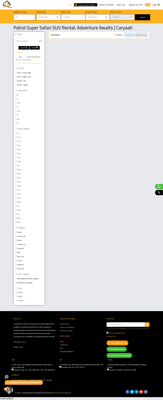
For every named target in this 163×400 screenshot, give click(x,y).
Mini (18, 252)
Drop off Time (116, 12)
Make (20, 296)
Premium (20, 264)
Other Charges (23, 274)
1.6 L (19, 153)
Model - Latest (22, 84)
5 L (18, 214)
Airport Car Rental (106, 5)
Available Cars (130, 34)
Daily (20, 57)
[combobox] (29, 41)
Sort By (21, 68)
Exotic (19, 240)
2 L (18, 165)
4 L (18, 206)
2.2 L (19, 173)
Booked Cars (142, 34)
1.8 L (19, 161)
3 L (18, 189)
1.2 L (19, 141)
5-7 (18, 102)
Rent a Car (121, 5)
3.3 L (19, 193)
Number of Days (20, 12)
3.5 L (19, 197)
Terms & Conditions (67, 327)
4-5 (18, 111)
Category (21, 228)
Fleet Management (66, 351)
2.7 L (19, 181)
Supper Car (21, 244)
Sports (19, 232)
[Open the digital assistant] (9, 390)
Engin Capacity (24, 129)
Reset (34, 47)
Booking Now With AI (118, 349)
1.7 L (19, 157)
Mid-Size (20, 256)
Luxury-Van (21, 236)
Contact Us (64, 344)
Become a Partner (66, 330)
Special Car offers (136, 5)
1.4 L (19, 145)
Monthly (37, 57)
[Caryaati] (7, 5)
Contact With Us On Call (118, 343)
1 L (18, 133)
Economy (20, 268)
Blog (61, 341)
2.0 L (19, 169)
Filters (19, 34)
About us (17, 318)
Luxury (19, 260)
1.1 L (19, 137)
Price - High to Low (24, 76)
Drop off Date (91, 12)
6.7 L (19, 222)
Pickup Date (41, 12)
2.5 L (19, 177)
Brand (20, 292)
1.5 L (19, 149)
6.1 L (19, 218)
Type (20, 288)
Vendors (21, 300)
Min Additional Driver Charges (28, 278)
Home (69, 5)
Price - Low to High (24, 72)
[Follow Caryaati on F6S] (116, 333)
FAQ (61, 348)
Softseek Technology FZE (62, 392)
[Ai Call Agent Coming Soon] (159, 192)
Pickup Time (66, 12)
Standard (20, 248)
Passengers (22, 90)
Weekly (29, 57)
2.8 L (19, 185)
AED (148, 4)
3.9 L (19, 202)
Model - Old (21, 80)
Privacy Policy (65, 324)
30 (18, 119)
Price (20, 52)
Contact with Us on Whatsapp (120, 355)
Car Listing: (118, 35)
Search (142, 17)
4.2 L (19, 210)
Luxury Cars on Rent (87, 5)
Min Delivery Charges (25, 282)
